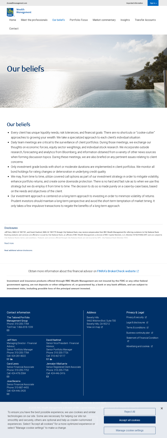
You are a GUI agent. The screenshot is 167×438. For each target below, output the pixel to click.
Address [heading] (91, 312)
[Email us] (8, 330)
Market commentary (104, 20)
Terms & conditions (136, 327)
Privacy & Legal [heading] (135, 312)
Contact (14, 28)
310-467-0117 (58, 355)
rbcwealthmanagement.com (17, 3)
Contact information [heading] (18, 312)
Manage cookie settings (130, 430)
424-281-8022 (18, 355)
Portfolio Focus (79, 20)
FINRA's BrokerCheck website (116, 271)
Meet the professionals (34, 20)
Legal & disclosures (135, 322)
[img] (83, 71)
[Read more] (9, 243)
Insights (125, 20)
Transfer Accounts (145, 20)
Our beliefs (58, 20)
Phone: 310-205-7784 (18, 323)
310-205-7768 (61, 370)
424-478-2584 (18, 373)
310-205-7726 (61, 352)
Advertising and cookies (138, 346)
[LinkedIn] (11, 359)
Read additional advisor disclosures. (18, 250)
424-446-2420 (18, 390)
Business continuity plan (138, 332)
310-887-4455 (22, 387)
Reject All (129, 411)
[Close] (161, 408)
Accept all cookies (129, 420)
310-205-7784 (22, 352)
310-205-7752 (22, 370)
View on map (93, 327)
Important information (134, 3)
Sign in (152, 3)
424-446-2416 (58, 373)
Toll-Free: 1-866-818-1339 (20, 327)
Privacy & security (135, 317)
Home (12, 20)
